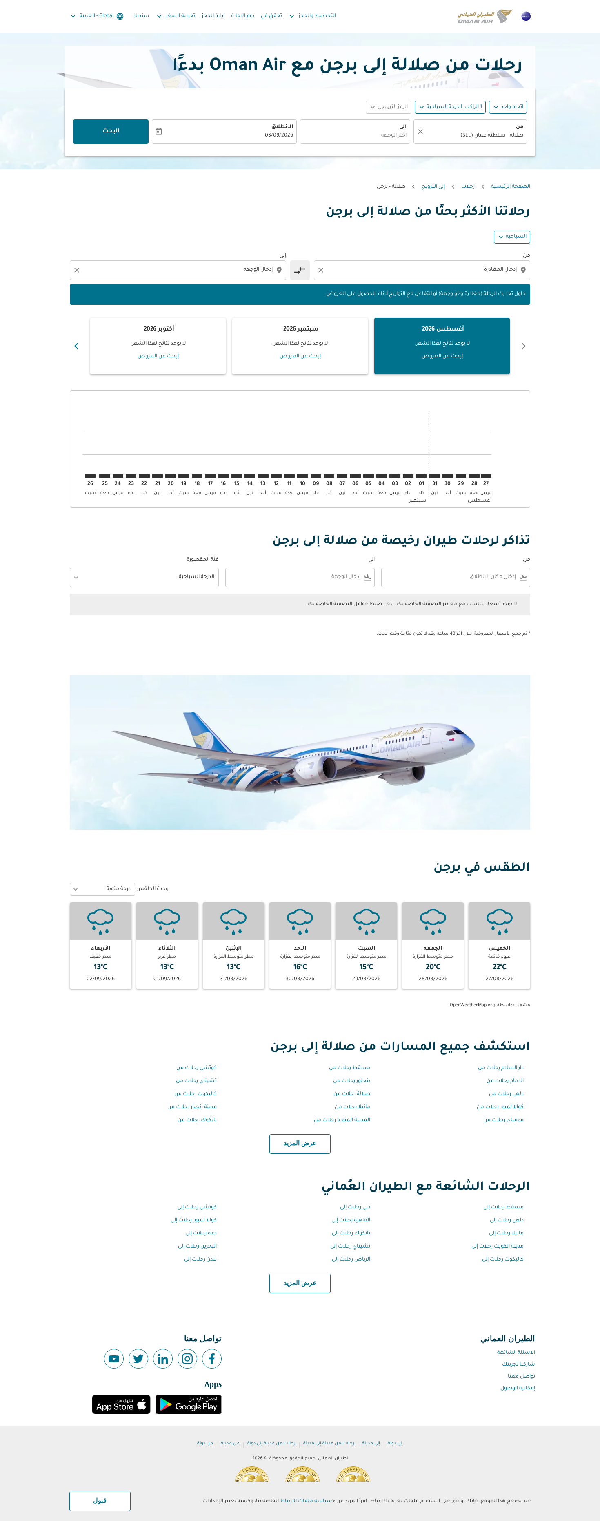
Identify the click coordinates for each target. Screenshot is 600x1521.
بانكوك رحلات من (197, 1120)
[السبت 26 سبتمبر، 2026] (90, 476)
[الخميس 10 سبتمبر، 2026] (302, 476)
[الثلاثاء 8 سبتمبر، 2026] (329, 476)
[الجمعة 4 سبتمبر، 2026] (381, 476)
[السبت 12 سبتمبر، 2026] (276, 476)
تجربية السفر (175, 16)
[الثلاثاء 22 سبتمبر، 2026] (144, 476)
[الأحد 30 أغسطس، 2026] (447, 476)
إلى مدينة (371, 1443)
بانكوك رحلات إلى (351, 1234)
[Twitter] (138, 1359)
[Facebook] (212, 1359)
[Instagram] (187, 1359)
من (519, 127)
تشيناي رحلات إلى (350, 1247)
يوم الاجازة (242, 16)
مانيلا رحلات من (352, 1107)
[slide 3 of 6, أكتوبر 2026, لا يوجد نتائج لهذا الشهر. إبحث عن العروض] (158, 346)
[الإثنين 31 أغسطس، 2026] (434, 476)
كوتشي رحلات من (196, 1068)
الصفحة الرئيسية (510, 187)
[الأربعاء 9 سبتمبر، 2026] (316, 476)
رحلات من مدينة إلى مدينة (328, 1443)
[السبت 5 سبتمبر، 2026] (368, 476)
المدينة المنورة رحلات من (342, 1120)
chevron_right (76, 346)
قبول (100, 1501)
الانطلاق (282, 127)
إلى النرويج (433, 187)
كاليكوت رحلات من (195, 1094)
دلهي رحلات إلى (507, 1220)
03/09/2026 (279, 136)
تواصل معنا (521, 1377)
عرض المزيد (300, 1143)
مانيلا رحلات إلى (506, 1234)
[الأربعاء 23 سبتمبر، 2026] (131, 476)
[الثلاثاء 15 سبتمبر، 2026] (236, 476)
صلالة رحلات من (351, 1094)
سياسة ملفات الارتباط (306, 1501)
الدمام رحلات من (505, 1081)
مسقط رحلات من (349, 1068)
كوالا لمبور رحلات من (500, 1107)
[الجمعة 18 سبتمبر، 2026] (197, 476)
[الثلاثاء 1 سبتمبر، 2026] (421, 476)
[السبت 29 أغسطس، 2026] (461, 476)
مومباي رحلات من (503, 1120)
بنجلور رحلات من (351, 1081)
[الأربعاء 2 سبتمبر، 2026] (408, 476)
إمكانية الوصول (517, 1388)
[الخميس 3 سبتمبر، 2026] (394, 476)
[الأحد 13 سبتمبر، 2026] (263, 476)
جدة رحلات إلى (201, 1234)
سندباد (141, 16)
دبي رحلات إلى (355, 1207)
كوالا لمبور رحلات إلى (194, 1220)
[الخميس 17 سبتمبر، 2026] (210, 476)
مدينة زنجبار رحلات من (192, 1107)
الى (403, 127)
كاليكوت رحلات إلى (503, 1260)
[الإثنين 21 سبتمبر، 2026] (157, 476)
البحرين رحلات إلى (197, 1247)
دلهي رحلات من (506, 1094)
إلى (283, 256)
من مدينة (230, 1443)
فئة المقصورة (203, 560)
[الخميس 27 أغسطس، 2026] (486, 476)
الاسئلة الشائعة (516, 1353)
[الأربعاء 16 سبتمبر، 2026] (223, 476)
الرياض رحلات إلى (351, 1260)
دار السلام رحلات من (501, 1068)
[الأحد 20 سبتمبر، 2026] (170, 476)
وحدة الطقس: (152, 889)
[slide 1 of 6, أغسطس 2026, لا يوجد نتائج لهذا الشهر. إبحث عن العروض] (442, 346)
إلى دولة (395, 1443)
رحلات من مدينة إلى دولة (271, 1443)
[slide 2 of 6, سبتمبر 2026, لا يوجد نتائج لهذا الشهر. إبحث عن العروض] (300, 346)
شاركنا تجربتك (518, 1365)
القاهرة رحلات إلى (350, 1220)
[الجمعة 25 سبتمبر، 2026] (104, 476)
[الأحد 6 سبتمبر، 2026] (355, 476)
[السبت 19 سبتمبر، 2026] (183, 476)
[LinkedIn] (163, 1359)
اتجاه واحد (512, 107)
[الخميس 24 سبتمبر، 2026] (118, 476)
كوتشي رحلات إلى (197, 1207)
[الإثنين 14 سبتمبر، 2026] (249, 476)
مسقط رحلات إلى (503, 1207)
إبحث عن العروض (442, 356)
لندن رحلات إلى (200, 1260)
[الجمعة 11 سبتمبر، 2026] (289, 476)
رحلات (468, 187)
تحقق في (271, 16)
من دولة (205, 1443)
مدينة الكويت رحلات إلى (497, 1247)
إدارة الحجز (213, 16)
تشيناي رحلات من (196, 1081)
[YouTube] (114, 1359)
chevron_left (523, 346)
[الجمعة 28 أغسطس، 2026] (474, 476)
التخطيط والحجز (312, 16)
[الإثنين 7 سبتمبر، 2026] (342, 476)
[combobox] (474, 136)
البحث (111, 131)
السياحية (516, 237)
